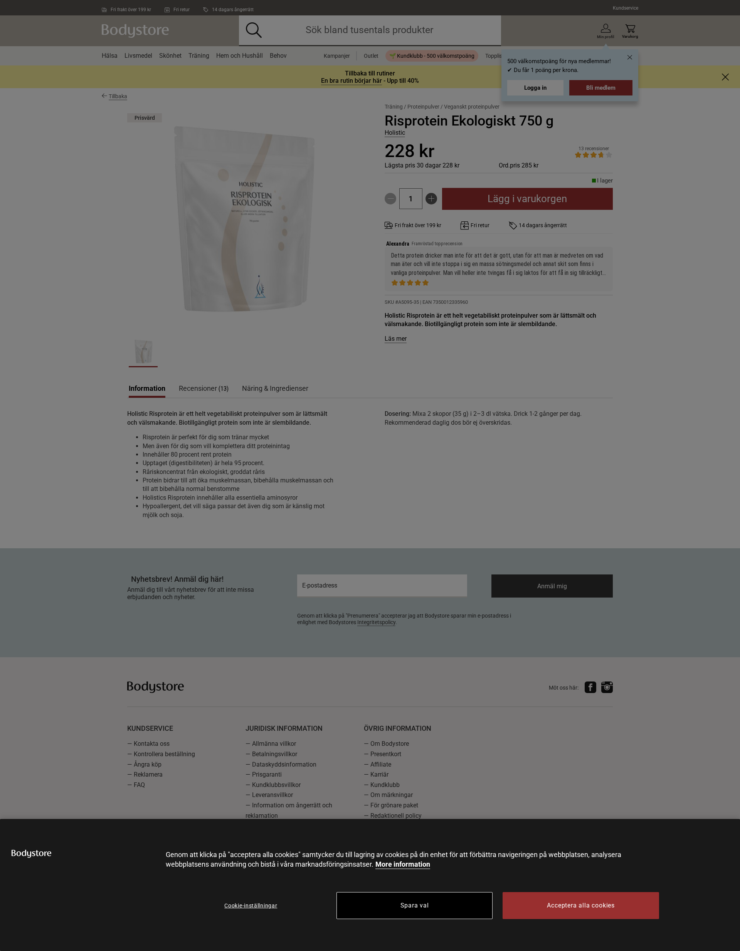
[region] (370, 885)
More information (402, 864)
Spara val (414, 905)
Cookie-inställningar (250, 905)
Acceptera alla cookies (581, 905)
